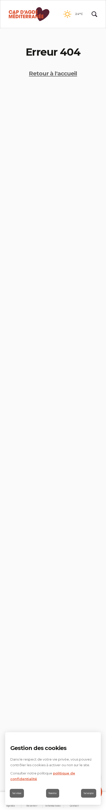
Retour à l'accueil (53, 73)
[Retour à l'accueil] (29, 14)
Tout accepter (89, 793)
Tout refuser (16, 793)
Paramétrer (53, 793)
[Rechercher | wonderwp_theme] (94, 14)
